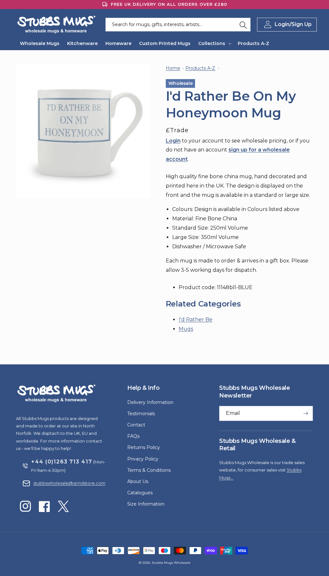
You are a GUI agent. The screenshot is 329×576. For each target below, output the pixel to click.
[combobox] (178, 24)
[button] (214, 43)
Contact (136, 425)
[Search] (243, 25)
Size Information (145, 504)
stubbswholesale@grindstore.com (69, 483)
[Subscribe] (305, 413)
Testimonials (141, 413)
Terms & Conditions (149, 470)
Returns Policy (143, 447)
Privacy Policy (142, 459)
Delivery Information (150, 402)
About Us (137, 481)
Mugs (186, 329)
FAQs (133, 436)
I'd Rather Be (195, 319)
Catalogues (140, 493)
